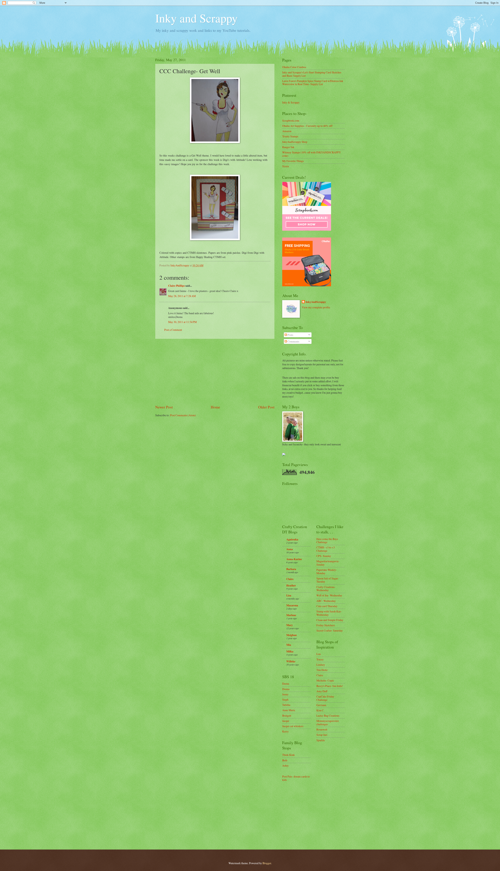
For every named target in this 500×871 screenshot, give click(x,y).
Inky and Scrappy (196, 18)
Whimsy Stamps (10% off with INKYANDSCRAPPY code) (311, 153)
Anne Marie (288, 710)
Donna (285, 689)
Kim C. (320, 710)
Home (215, 407)
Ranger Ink (288, 147)
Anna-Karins (294, 559)
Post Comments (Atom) (183, 415)
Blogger (266, 863)
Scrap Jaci (321, 735)
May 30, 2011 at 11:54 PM (182, 322)
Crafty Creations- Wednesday (325, 588)
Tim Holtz (322, 670)
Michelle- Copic (325, 680)
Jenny (285, 694)
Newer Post (164, 407)
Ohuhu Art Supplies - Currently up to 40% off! (307, 126)
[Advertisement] (214, 371)
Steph (285, 699)
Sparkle (320, 740)
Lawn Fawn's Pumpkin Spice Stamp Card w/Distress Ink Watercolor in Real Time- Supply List (312, 82)
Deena (285, 683)
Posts (290, 335)
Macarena (292, 605)
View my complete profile (316, 307)
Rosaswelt (321, 729)
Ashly (285, 765)
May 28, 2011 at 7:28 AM (182, 296)
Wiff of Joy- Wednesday (329, 595)
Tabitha (286, 705)
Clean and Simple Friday (329, 620)
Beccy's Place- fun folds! (329, 686)
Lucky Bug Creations (327, 715)
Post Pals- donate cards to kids (296, 778)
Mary (289, 625)
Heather (291, 585)
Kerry (285, 731)
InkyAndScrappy (316, 302)
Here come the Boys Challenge (327, 540)
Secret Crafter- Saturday (329, 630)
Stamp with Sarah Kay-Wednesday (329, 613)
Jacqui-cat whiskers (292, 726)
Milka (289, 651)
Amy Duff (321, 691)
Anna (289, 549)
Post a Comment (173, 330)
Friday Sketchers (325, 625)
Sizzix (285, 166)
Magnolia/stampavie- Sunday (327, 562)
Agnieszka (292, 539)
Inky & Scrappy (291, 102)
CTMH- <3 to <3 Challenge (325, 548)
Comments (293, 341)
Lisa (288, 595)
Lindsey (320, 664)
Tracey (320, 659)
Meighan (291, 635)
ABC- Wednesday (326, 601)
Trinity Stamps (290, 136)
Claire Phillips (176, 286)
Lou (318, 654)
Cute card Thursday (327, 606)
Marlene (291, 615)
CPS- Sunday (323, 556)
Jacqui (285, 721)
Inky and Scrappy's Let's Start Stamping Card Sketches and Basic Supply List (311, 73)
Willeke (290, 661)
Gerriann (321, 705)
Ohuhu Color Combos (294, 67)
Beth (284, 760)
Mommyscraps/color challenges (327, 722)
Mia (288, 645)
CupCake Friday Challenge (325, 698)
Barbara (291, 569)
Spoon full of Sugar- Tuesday (327, 580)
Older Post (266, 407)
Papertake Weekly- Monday (326, 571)
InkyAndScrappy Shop (294, 142)
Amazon (286, 131)
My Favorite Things (293, 161)
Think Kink (288, 755)
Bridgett (286, 715)
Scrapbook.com (290, 120)
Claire (290, 579)
